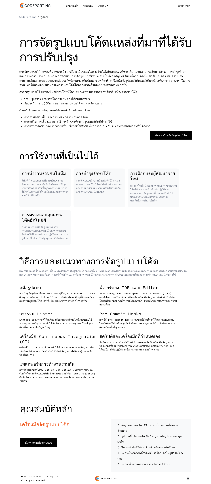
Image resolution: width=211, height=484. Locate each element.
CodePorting (27, 16)
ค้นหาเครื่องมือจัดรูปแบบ (38, 442)
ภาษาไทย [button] (183, 5)
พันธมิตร (88, 5)
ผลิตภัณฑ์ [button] (71, 5)
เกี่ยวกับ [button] (102, 5)
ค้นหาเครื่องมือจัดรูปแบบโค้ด (171, 135)
